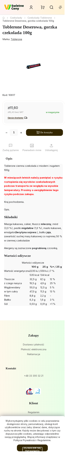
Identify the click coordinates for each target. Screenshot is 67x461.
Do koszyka (46, 132)
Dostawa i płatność (33, 344)
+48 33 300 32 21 (33, 375)
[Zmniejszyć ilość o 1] (6, 133)
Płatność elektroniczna (33, 349)
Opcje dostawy (15, 117)
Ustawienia (32, 451)
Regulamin (33, 412)
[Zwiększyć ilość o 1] (21, 133)
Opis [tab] (9, 158)
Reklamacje (33, 354)
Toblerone (16, 39)
